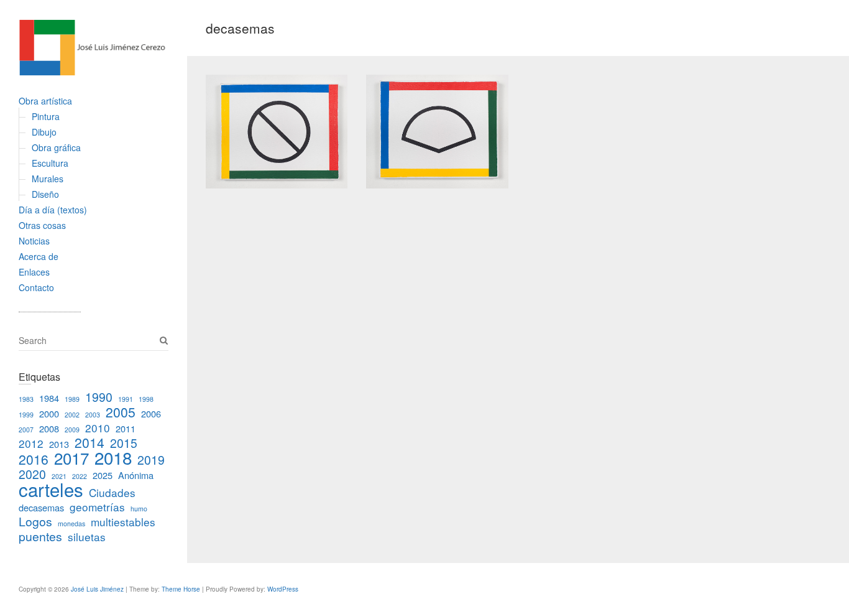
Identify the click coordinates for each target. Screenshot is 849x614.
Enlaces (34, 272)
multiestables (123, 521)
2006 (151, 413)
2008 (49, 428)
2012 (31, 443)
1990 (98, 397)
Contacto (36, 287)
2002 (72, 414)
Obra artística (45, 101)
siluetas (87, 536)
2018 (113, 457)
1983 (26, 399)
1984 (49, 397)
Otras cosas (42, 225)
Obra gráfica (56, 147)
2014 (89, 442)
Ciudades (112, 492)
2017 (71, 457)
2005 (120, 411)
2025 (102, 474)
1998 (146, 399)
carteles (51, 489)
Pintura (46, 116)
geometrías (97, 506)
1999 (26, 414)
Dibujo (44, 132)
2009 (72, 429)
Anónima (136, 474)
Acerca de (38, 256)
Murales (47, 178)
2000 (49, 413)
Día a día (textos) (53, 209)
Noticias (34, 241)
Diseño (45, 194)
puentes (40, 536)
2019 (151, 459)
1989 (72, 399)
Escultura (50, 163)
